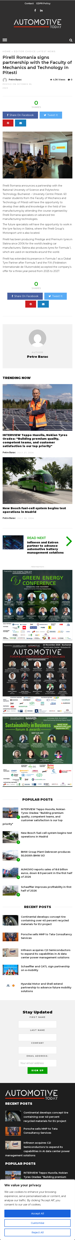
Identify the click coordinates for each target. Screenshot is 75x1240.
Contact (29, 3)
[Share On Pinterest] (8, 123)
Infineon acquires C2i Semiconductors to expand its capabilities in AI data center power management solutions (45, 954)
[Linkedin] (41, 10)
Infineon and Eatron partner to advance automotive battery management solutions (45, 547)
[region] (37, 1209)
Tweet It (52, 115)
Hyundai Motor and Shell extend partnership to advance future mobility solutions (46, 987)
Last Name (37, 1030)
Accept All (37, 1213)
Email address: (37, 1056)
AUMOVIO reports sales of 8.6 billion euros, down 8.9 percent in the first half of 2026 (46, 873)
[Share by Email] (20, 123)
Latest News (46, 51)
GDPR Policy (43, 3)
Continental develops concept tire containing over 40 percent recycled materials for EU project (45, 920)
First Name (38, 1017)
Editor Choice (25, 51)
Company (37, 1043)
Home (7, 51)
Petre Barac (15, 79)
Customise (37, 1223)
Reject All (38, 1232)
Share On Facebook (22, 115)
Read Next (36, 538)
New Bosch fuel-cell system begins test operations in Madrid (34, 510)
